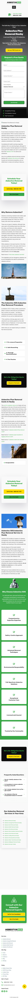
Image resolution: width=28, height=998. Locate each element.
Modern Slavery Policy (7, 968)
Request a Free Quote (14, 383)
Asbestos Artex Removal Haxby (11, 833)
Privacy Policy (5, 974)
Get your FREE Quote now (14, 50)
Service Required (7, 84)
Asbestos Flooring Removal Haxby (12, 837)
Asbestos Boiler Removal (8, 945)
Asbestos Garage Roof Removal (9, 941)
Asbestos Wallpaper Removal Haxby (12, 842)
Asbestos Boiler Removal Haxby (11, 827)
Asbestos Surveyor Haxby (10, 844)
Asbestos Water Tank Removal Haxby (12, 840)
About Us (5, 954)
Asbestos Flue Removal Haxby (11, 829)
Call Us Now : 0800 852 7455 (14, 189)
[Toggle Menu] (14, 7)
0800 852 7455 (17, 15)
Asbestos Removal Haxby (10, 820)
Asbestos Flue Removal (7, 947)
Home (4, 952)
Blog (4, 958)
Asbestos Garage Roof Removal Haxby (13, 822)
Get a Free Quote (14, 194)
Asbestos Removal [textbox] (8, 86)
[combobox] (14, 86)
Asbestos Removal (6, 939)
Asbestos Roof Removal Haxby (11, 825)
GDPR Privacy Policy (7, 970)
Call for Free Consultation (14, 914)
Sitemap (4, 960)
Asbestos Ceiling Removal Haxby (11, 835)
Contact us (5, 956)
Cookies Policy (6, 972)
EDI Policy (5, 976)
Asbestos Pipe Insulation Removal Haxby (13, 831)
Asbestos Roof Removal (8, 943)
